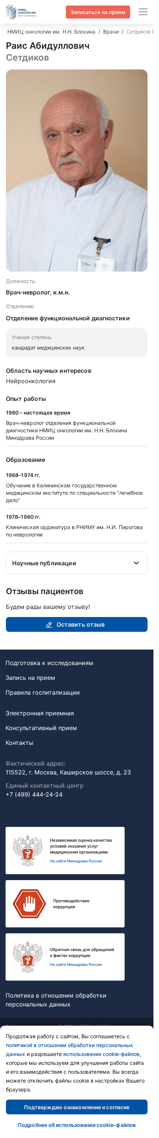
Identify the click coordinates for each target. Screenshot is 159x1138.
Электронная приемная (40, 713)
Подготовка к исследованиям (49, 663)
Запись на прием (30, 677)
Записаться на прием (98, 12)
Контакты (19, 742)
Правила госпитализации (43, 692)
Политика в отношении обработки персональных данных (56, 1000)
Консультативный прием (41, 728)
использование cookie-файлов (101, 1054)
